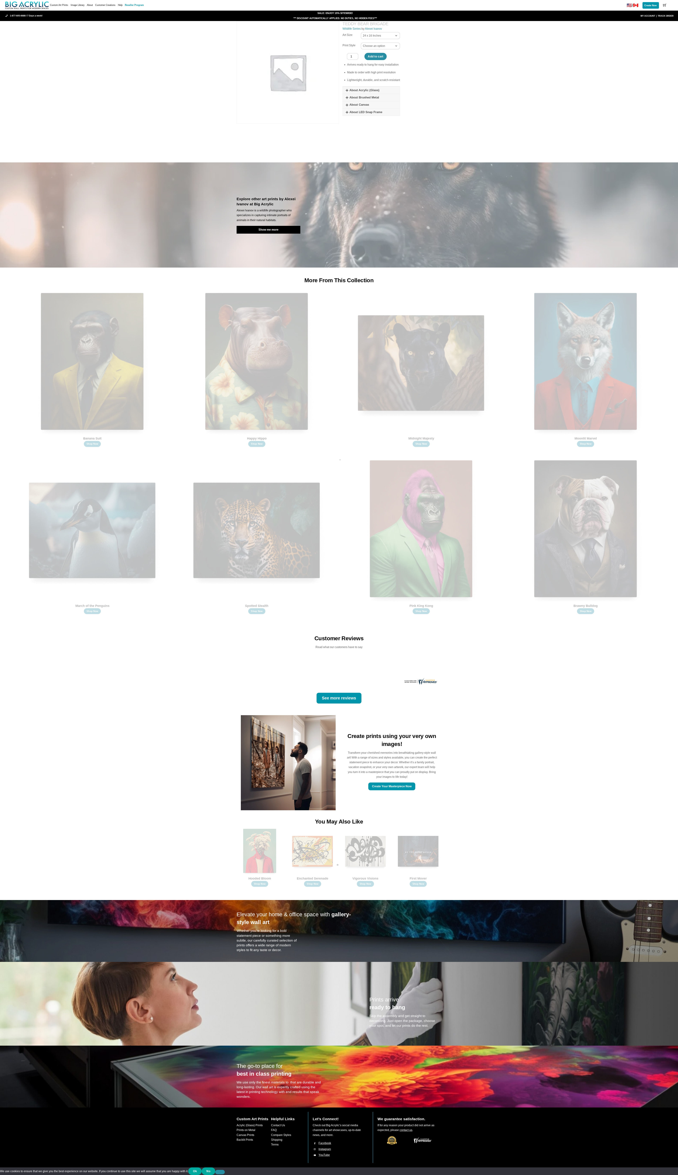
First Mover (418, 878)
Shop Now (92, 444)
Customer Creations (105, 5)
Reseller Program (134, 5)
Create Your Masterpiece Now (392, 786)
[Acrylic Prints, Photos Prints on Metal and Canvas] (27, 5)
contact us (406, 1130)
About (90, 5)
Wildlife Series (352, 28)
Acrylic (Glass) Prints (250, 1125)
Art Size (347, 34)
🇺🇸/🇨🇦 (632, 5)
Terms (275, 1144)
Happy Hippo (257, 438)
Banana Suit (92, 438)
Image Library (78, 5)
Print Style (349, 45)
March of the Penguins (92, 606)
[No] (220, 1172)
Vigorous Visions (365, 878)
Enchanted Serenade (312, 878)
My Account (648, 16)
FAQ (274, 1130)
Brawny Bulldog (585, 606)
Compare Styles (281, 1134)
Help (120, 5)
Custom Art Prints (59, 5)
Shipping (276, 1139)
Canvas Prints (245, 1134)
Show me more (268, 229)
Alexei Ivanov (373, 28)
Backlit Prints (245, 1139)
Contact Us (278, 1125)
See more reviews (339, 698)
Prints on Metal (246, 1130)
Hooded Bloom (259, 878)
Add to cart (375, 56)
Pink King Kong (421, 606)
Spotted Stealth (256, 606)
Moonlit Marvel (586, 438)
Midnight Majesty (421, 438)
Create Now (650, 5)
